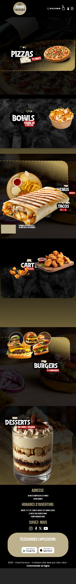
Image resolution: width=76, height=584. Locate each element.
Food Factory (22, 562)
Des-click (61, 562)
